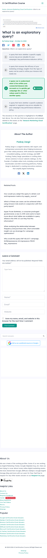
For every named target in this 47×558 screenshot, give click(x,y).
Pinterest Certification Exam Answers (12, 533)
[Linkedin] (18, 45)
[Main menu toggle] (42, 3)
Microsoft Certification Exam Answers (12, 529)
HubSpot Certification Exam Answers (12, 520)
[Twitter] (8, 45)
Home (4, 9)
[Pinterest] (13, 45)
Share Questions (5, 500)
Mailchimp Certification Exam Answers (13, 536)
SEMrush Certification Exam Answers (12, 527)
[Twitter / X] (28, 45)
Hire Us (2, 504)
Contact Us (3, 493)
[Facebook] (3, 45)
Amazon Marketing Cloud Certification (19, 9)
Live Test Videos (5, 502)
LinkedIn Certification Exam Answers (12, 524)
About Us (3, 491)
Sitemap (3, 509)
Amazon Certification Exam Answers (12, 522)
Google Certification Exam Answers (12, 518)
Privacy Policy (5, 507)
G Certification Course (13, 3)
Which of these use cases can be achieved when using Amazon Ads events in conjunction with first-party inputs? (23, 203)
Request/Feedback (6, 495)
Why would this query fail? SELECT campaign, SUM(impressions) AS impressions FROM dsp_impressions (21, 241)
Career (7, 498)
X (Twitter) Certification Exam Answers (13, 531)
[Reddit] (23, 45)
